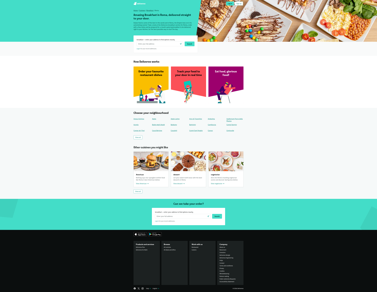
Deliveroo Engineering (226, 258)
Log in (138, 49)
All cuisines (167, 247)
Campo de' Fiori (139, 131)
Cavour (210, 131)
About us (222, 247)
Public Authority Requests (228, 279)
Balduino (174, 125)
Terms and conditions (226, 266)
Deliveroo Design (225, 255)
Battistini (192, 125)
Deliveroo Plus (140, 247)
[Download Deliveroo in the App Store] (140, 234)
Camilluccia (212, 125)
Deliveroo (139, 3)
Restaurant (195, 247)
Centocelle (230, 131)
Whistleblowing (224, 274)
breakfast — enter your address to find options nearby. (156, 40)
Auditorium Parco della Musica (234, 120)
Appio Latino (175, 119)
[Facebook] (135, 288)
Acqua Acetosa (139, 119)
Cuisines (142, 10)
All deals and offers (170, 250)
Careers (194, 250)
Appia (154, 119)
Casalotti (174, 131)
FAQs (221, 260)
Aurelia (136, 125)
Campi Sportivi (231, 125)
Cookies (222, 271)
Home (136, 10)
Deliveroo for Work (141, 250)
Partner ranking (224, 276)
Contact (222, 263)
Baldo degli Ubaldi (158, 125)
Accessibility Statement (227, 281)
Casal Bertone (157, 131)
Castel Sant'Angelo (196, 131)
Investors (223, 252)
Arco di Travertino (195, 119)
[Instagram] (142, 288)
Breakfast (149, 10)
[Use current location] (180, 43)
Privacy (222, 268)
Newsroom (223, 250)
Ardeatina (211, 119)
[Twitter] (138, 288)
